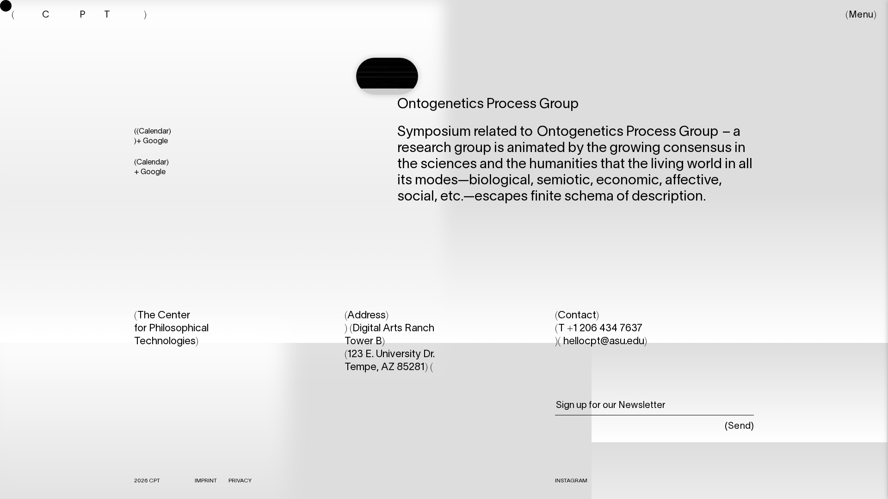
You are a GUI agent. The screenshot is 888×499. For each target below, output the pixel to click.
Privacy (240, 480)
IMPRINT (206, 480)
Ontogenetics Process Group (627, 132)
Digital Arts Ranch (393, 328)
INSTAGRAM (571, 480)
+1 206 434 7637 (604, 328)
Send (739, 426)
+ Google (152, 141)
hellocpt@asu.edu (603, 341)
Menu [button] (861, 15)
